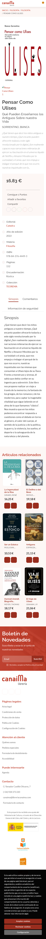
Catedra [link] (10, 225)
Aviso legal (7, 706)
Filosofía (14, 10)
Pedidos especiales (10, 747)
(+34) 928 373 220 (11, 792)
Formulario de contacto (13, 803)
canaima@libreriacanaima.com (17, 797)
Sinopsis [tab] (13, 298)
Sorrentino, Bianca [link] (15, 127)
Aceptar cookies (23, 921)
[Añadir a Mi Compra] (7, 506)
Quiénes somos (9, 742)
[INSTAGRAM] (11, 691)
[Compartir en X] (14, 209)
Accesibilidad (8, 758)
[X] (18, 691)
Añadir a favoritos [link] (16, 199)
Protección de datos (11, 717)
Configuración (23, 932)
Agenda (5, 772)
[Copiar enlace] (30, 209)
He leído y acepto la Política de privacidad (26, 665)
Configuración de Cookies (13, 728)
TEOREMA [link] (11, 286)
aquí (26, 914)
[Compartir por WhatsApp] (19, 209)
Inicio (5, 10)
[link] (14, 506)
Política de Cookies (10, 723)
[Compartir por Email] (25, 209)
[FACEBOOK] (5, 691)
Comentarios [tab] (30, 298)
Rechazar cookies (23, 927)
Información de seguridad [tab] (23, 308)
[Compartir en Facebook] (8, 209)
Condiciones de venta (11, 712)
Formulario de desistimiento (14, 753)
